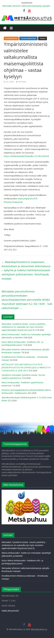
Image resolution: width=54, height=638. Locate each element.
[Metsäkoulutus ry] (27, 16)
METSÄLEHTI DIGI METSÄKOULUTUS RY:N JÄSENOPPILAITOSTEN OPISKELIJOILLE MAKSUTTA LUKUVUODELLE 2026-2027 (26, 367)
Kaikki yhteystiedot (10, 610)
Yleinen (43, 38)
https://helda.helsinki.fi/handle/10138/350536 (26, 156)
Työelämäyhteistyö (28, 38)
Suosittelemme (11, 38)
